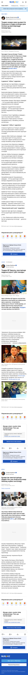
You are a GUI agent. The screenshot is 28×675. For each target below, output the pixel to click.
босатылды (21, 375)
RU (23, 2)
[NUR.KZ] (14, 2)
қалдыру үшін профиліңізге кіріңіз (12, 436)
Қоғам (2, 469)
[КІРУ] (25, 2)
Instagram (15, 254)
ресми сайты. (13, 68)
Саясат (3, 262)
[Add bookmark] (25, 448)
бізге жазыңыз (18, 226)
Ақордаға (23, 307)
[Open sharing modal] (18, 448)
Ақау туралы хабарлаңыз (14, 660)
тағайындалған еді (14, 379)
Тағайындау (9, 262)
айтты (12, 519)
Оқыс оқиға (4, 5)
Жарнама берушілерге (14, 664)
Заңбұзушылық (14, 5)
